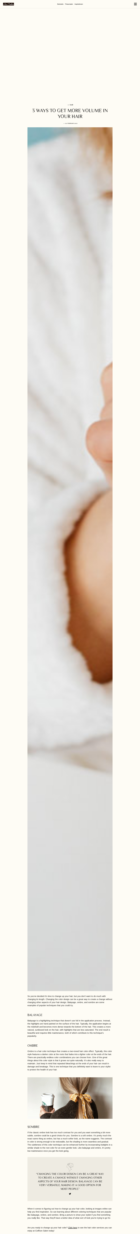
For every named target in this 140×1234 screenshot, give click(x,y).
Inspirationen (79, 4)
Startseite (60, 4)
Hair (71, 105)
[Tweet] (70, 1194)
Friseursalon (69, 4)
